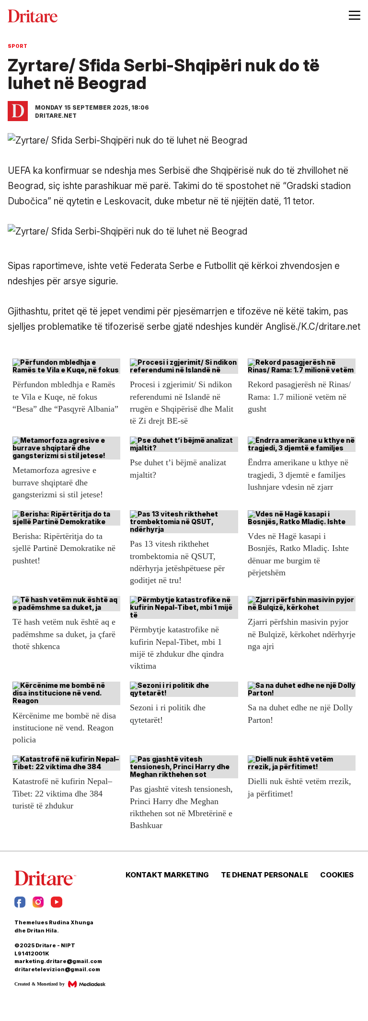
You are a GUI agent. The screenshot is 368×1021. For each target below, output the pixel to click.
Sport (17, 46)
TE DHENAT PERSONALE (264, 875)
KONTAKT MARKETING (167, 875)
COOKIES (337, 875)
